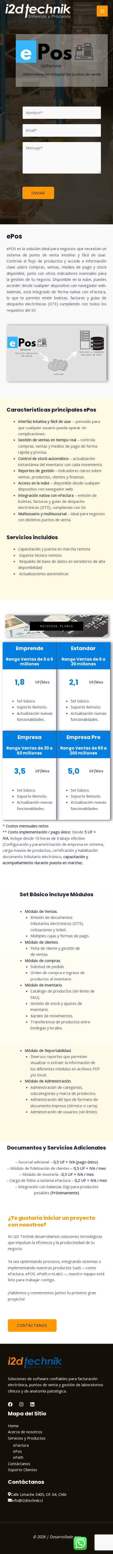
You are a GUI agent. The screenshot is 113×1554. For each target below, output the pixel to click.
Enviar (38, 192)
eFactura (21, 1445)
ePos (17, 1451)
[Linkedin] (32, 1404)
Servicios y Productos (26, 1438)
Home (13, 1425)
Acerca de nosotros (25, 1431)
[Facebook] (10, 1404)
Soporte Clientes (22, 1469)
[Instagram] (21, 1404)
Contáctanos (19, 1463)
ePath (18, 1457)
